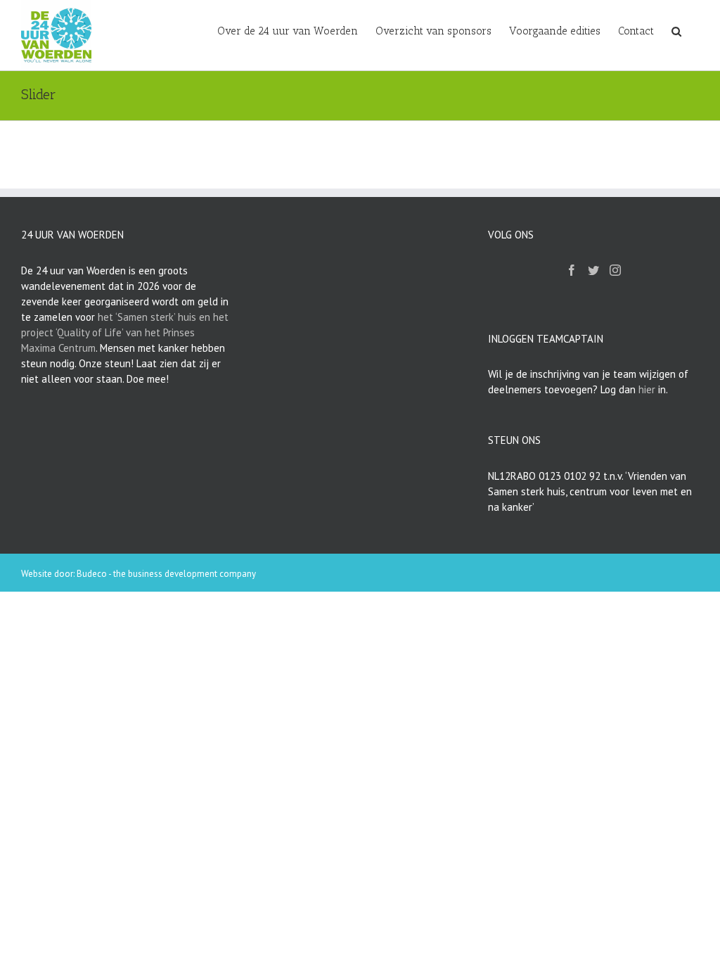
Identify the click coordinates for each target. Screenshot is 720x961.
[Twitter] (593, 270)
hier (646, 389)
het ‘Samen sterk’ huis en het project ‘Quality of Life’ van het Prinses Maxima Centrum (125, 332)
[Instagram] (615, 270)
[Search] (676, 30)
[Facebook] (571, 270)
